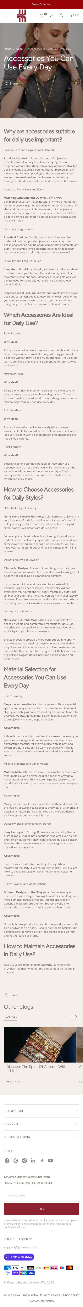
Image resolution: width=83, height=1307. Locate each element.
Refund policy (11, 1295)
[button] (51, 16)
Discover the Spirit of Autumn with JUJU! (36, 1068)
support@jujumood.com (21, 1247)
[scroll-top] (74, 1298)
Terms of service (50, 1295)
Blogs (19, 49)
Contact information (41, 1301)
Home (7, 49)
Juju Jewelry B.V (34, 1282)
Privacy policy (30, 1295)
